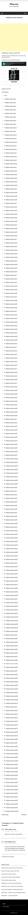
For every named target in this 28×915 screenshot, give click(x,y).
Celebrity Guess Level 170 (12, 703)
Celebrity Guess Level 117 (11, 512)
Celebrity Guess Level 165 (12, 685)
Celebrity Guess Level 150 (12, 631)
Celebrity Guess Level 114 (11, 501)
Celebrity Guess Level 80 (11, 379)
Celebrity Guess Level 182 (12, 746)
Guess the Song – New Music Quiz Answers (12, 886)
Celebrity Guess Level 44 (12, 250)
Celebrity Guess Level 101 (11, 455)
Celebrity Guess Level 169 (12, 699)
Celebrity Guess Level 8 (10, 120)
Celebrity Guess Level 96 (11, 437)
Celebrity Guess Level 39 (11, 232)
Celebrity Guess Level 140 (12, 595)
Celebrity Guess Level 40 (11, 235)
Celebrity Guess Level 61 (11, 311)
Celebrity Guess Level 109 (12, 484)
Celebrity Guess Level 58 (11, 300)
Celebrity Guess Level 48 (11, 264)
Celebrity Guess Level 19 (11, 160)
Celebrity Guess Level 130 (12, 559)
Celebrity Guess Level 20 (11, 163)
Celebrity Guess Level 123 (12, 534)
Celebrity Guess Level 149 (12, 627)
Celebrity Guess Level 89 (11, 412)
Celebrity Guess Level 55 (11, 289)
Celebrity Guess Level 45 (11, 253)
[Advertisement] (14, 37)
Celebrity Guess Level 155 (12, 649)
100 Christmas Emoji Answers (8, 880)
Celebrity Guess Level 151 (11, 635)
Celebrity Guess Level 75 (11, 361)
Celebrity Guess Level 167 (12, 692)
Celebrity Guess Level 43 (11, 246)
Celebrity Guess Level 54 (11, 286)
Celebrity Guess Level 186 (12, 760)
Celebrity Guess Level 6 (10, 113)
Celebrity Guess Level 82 (11, 386)
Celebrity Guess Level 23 (11, 174)
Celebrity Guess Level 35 (11, 217)
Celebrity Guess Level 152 (12, 638)
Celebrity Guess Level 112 (11, 494)
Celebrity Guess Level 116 (11, 509)
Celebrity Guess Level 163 (12, 678)
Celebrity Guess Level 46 (11, 257)
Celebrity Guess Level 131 (11, 563)
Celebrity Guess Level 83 (11, 390)
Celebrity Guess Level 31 (10, 203)
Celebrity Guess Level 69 (11, 340)
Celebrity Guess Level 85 (11, 397)
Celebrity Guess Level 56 (11, 293)
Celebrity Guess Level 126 (12, 545)
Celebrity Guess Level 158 (12, 660)
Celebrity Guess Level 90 (11, 415)
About (4, 903)
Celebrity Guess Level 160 (12, 667)
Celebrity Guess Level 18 (11, 156)
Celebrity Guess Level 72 (11, 350)
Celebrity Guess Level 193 (12, 786)
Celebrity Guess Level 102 (12, 458)
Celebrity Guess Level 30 (11, 199)
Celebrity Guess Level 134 (12, 573)
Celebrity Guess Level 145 (12, 613)
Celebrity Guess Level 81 (11, 383)
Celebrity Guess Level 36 (11, 221)
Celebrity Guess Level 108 (12, 480)
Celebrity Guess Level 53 (11, 282)
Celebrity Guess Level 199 (12, 807)
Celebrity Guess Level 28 (11, 192)
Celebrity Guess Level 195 (12, 793)
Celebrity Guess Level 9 (10, 124)
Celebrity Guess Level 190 (12, 775)
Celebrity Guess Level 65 (11, 325)
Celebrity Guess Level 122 (12, 530)
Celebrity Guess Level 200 (12, 811)
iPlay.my (14, 4)
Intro (6, 95)
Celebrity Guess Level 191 (11, 778)
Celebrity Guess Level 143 (12, 606)
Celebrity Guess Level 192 (12, 782)
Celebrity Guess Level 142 (12, 602)
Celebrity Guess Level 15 (10, 145)
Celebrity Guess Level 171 (11, 707)
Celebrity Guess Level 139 (12, 591)
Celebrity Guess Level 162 (12, 674)
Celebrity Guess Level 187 (12, 764)
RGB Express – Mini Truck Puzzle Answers (11, 883)
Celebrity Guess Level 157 (12, 656)
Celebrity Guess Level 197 (12, 800)
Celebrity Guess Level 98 (11, 444)
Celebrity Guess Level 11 (10, 131)
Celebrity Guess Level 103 (12, 462)
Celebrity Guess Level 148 (12, 624)
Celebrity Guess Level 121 (11, 527)
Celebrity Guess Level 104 (12, 466)
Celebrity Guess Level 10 (11, 127)
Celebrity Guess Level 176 (12, 725)
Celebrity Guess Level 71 (11, 347)
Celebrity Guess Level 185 (12, 757)
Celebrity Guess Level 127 (12, 548)
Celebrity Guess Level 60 (11, 307)
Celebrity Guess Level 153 (12, 642)
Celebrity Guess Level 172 (12, 710)
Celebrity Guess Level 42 (11, 243)
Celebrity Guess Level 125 (12, 541)
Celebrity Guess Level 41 (11, 239)
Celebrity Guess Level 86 (11, 401)
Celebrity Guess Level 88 (11, 408)
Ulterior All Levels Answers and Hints (10, 871)
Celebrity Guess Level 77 (11, 368)
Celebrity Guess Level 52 (11, 278)
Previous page (5, 814)
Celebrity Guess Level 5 (10, 109)
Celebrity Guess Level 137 (12, 584)
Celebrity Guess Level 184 (12, 753)
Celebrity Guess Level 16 (11, 149)
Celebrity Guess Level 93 (11, 426)
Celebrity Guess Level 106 (12, 473)
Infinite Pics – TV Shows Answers (9, 895)
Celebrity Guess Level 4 (10, 106)
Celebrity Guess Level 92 (11, 422)
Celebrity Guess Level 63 (11, 318)
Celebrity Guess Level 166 (12, 689)
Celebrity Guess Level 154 (12, 645)
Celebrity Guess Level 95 (11, 433)
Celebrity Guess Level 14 (11, 142)
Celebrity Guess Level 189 (12, 771)
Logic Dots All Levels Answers (8, 874)
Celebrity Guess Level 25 (11, 181)
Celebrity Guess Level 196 (12, 796)
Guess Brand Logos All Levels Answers (10, 877)
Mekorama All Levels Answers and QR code (12, 868)
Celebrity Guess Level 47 (11, 260)
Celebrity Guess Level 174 (12, 717)
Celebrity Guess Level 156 (12, 653)
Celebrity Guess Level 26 (11, 185)
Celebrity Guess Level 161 (11, 671)
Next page (23, 814)
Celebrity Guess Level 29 (11, 196)
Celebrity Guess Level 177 (12, 728)
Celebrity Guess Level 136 (12, 581)
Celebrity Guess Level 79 (11, 376)
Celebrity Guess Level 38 (11, 228)
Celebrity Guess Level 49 (11, 268)
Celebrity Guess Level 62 (11, 314)
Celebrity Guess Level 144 (12, 609)
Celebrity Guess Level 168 (12, 696)
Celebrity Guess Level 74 (11, 358)
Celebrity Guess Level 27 (11, 189)
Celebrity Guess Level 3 (10, 102)
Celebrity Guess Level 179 (12, 735)
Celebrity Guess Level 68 (11, 336)
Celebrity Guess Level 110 (11, 487)
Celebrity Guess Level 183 (12, 750)
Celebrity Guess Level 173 (12, 714)
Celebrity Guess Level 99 (11, 448)
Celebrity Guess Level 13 (10, 138)
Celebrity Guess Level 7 (10, 117)
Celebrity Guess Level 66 (11, 329)
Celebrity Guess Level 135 (12, 577)
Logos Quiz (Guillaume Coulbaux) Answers (12, 889)
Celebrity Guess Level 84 (11, 394)
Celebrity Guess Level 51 (10, 275)
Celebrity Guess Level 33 (11, 210)
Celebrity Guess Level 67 (11, 332)
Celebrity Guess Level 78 (11, 372)
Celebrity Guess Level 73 (11, 354)
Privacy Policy (6, 906)
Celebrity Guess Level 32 (11, 207)
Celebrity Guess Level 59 (11, 304)
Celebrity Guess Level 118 (11, 516)
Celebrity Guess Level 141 (11, 599)
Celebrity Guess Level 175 (12, 721)
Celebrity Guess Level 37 (11, 225)
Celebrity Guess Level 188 (12, 768)
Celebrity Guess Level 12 (10, 135)
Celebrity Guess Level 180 (12, 739)
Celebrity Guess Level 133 (12, 570)
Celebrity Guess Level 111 (10, 491)
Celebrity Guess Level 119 (11, 519)
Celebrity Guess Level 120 (12, 523)
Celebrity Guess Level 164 (12, 681)
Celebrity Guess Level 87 (11, 404)
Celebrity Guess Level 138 (12, 588)
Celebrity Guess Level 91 (11, 419)
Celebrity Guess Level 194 (12, 789)
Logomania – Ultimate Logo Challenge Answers (13, 892)
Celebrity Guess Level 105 (12, 469)
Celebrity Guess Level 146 (12, 617)
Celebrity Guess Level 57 (11, 296)
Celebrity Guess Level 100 (12, 451)
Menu (25, 13)
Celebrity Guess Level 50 (11, 271)
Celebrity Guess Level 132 (12, 566)
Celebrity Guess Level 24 (11, 178)
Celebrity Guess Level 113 (11, 498)
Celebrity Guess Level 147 (12, 620)
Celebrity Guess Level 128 (12, 552)
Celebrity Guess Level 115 (11, 505)
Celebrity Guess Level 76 (11, 365)
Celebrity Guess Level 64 (11, 322)
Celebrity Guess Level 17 (11, 153)
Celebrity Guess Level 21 (10, 167)
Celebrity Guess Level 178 (12, 732)
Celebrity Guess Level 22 (11, 171)
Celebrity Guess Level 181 (11, 742)
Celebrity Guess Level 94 (11, 430)
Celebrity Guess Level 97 (11, 440)
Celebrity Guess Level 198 (12, 804)
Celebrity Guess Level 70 (11, 343)
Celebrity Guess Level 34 (11, 214)
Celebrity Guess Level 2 (10, 99)
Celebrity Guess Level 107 (12, 476)
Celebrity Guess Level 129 (12, 555)
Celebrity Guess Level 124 (12, 537)
